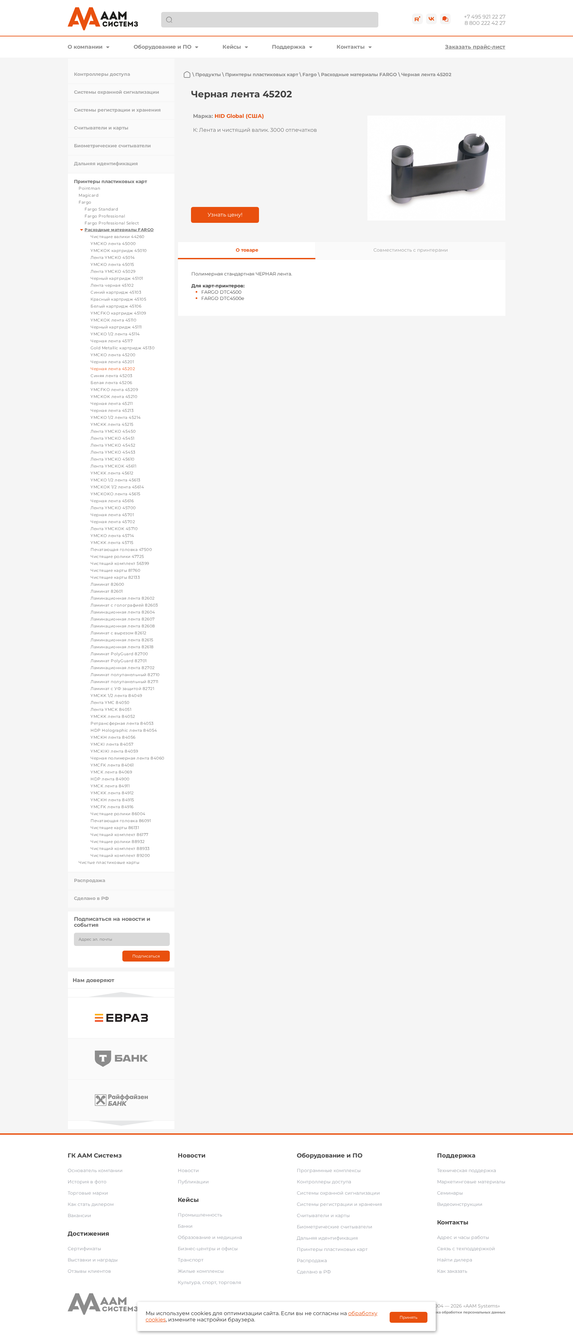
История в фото (87, 1182)
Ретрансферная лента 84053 (122, 723)
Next (121, 1123)
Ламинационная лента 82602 (123, 598)
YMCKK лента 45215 (112, 424)
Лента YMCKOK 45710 (114, 528)
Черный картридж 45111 (116, 326)
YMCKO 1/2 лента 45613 (116, 479)
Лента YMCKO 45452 (113, 445)
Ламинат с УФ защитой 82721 (122, 688)
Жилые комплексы (201, 1271)
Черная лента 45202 (113, 368)
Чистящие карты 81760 (115, 570)
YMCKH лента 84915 (112, 799)
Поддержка (288, 47)
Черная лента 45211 (112, 403)
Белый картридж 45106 (116, 306)
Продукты (208, 74)
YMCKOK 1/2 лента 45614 (117, 486)
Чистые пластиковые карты (109, 862)
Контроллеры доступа (102, 74)
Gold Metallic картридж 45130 (123, 347)
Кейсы (232, 47)
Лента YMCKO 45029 (113, 271)
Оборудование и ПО (162, 47)
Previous (121, 994)
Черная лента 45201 (112, 361)
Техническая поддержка (466, 1170)
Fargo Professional (105, 216)
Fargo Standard (101, 209)
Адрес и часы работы (463, 1237)
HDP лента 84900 (110, 778)
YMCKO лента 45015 (112, 264)
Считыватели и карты (101, 128)
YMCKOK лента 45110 (113, 320)
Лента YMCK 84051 (111, 709)
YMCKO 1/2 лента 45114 (115, 333)
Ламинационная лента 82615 (122, 639)
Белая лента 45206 (111, 382)
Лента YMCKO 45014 (113, 257)
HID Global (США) (239, 116)
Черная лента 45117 (112, 340)
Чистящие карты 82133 (115, 577)
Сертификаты (84, 1249)
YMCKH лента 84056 (113, 737)
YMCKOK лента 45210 (114, 396)
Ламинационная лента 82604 (123, 612)
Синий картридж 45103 (116, 292)
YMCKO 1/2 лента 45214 (116, 417)
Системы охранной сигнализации (116, 92)
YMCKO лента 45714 (112, 535)
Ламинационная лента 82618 (122, 646)
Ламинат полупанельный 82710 (125, 674)
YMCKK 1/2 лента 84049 (116, 695)
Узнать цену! (225, 215)
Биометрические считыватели (112, 146)
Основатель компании (95, 1170)
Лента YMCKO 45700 (113, 507)
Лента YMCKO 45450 (113, 431)
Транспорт (191, 1260)
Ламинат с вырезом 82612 (119, 632)
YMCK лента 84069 (111, 771)
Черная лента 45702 (113, 521)
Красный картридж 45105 (118, 299)
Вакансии (79, 1215)
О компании (85, 47)
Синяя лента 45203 (112, 375)
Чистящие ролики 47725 (117, 556)
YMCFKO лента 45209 (114, 389)
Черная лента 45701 (112, 514)
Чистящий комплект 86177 (120, 834)
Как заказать (452, 1271)
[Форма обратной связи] (445, 19)
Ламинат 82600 (107, 584)
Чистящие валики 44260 (118, 236)
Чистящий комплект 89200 (120, 855)
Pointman (89, 188)
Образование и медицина (210, 1237)
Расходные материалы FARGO (119, 229)
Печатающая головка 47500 (121, 549)
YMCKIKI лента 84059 (114, 751)
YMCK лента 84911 (110, 785)
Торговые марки (88, 1193)
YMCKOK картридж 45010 (119, 250)
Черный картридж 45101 (117, 278)
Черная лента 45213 (112, 410)
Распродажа (89, 880)
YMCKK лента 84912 (112, 792)
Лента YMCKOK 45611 (113, 466)
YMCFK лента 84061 (112, 765)
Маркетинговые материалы (471, 1182)
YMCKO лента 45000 (113, 243)
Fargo (85, 202)
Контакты (351, 47)
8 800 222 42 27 (485, 23)
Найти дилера (454, 1260)
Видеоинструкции (459, 1204)
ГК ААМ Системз (95, 1155)
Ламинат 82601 (107, 591)
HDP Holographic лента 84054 (124, 730)
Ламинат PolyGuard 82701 (119, 660)
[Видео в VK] (431, 19)
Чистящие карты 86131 (115, 827)
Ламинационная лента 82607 (123, 619)
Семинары (450, 1193)
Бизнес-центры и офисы (208, 1249)
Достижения (88, 1233)
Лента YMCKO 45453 (113, 452)
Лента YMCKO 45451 (113, 438)
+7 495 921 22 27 (484, 17)
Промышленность (200, 1215)
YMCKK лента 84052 (113, 716)
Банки (185, 1226)
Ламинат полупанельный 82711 (125, 681)
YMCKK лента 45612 (112, 472)
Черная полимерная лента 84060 (127, 758)
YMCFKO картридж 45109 (118, 313)
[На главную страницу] (187, 74)
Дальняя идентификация (106, 164)
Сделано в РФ (91, 898)
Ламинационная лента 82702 (123, 667)
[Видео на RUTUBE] (417, 19)
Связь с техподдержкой (466, 1249)
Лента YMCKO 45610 (113, 459)
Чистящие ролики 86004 (118, 813)
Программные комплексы (329, 1170)
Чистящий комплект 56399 (120, 563)
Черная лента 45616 (112, 500)
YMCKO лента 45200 (113, 354)
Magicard (88, 195)
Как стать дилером (91, 1204)
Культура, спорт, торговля (209, 1282)
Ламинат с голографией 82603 (124, 605)
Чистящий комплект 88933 (120, 848)
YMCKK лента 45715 (112, 542)
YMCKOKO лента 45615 (116, 493)
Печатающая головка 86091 (121, 820)
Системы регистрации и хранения (117, 110)
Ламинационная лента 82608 (123, 625)
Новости (192, 1155)
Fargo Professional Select (112, 223)
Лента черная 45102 (112, 285)
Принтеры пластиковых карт (110, 181)
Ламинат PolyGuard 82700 (119, 653)
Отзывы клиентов (89, 1271)
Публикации (193, 1182)
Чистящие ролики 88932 (118, 841)
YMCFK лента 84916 (112, 806)
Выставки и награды (93, 1260)
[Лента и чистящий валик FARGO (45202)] (436, 168)
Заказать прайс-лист (475, 47)
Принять (408, 1317)
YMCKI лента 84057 (112, 744)
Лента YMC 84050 (110, 702)
